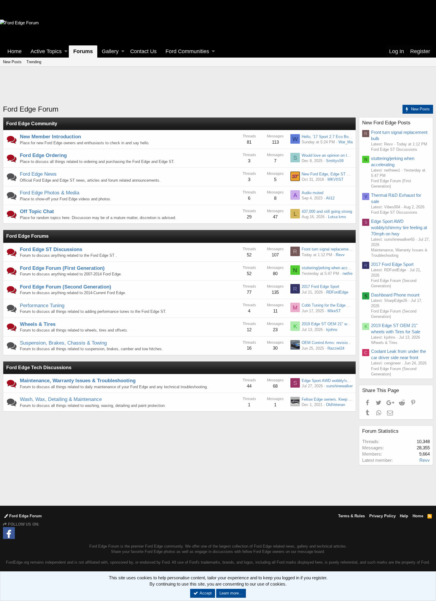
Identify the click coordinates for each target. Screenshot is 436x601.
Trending (33, 62)
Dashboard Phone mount (395, 294)
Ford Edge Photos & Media (49, 193)
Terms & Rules (351, 516)
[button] (66, 51)
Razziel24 (335, 348)
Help (404, 516)
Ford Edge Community (31, 123)
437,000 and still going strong (327, 211)
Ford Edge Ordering (43, 155)
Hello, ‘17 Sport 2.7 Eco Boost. (328, 136)
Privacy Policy (382, 516)
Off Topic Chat (37, 211)
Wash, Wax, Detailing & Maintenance (61, 399)
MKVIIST (335, 179)
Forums (83, 51)
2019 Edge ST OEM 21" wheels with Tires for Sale (345, 324)
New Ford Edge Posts (386, 123)
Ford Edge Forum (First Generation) (62, 268)
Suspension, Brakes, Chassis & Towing (63, 343)
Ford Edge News (38, 174)
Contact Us (143, 51)
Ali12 (330, 198)
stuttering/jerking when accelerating (332, 268)
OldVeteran (335, 404)
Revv (340, 255)
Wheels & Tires (37, 324)
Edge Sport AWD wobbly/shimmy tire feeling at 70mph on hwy (399, 227)
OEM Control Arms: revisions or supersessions (342, 342)
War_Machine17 (352, 142)
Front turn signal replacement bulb (331, 249)
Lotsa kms (337, 217)
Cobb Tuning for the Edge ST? (328, 305)
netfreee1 (351, 273)
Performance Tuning (42, 305)
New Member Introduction (50, 136)
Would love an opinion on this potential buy (338, 155)
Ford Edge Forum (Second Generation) (65, 287)
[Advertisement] (218, 89)
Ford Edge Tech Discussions (38, 367)
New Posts (12, 62)
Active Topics (46, 51)
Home (14, 51)
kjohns (332, 329)
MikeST (334, 311)
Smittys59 (334, 160)
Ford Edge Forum (25, 516)
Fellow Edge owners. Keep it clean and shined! (342, 399)
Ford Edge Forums (27, 236)
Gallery (110, 51)
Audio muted (312, 193)
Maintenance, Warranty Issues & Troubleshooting (78, 380)
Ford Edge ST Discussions (51, 249)
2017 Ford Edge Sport (320, 286)
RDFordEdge (337, 292)
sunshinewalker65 (341, 386)
